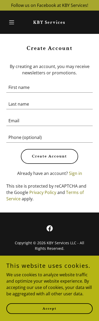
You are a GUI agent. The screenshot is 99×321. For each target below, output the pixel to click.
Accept (49, 308)
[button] (12, 22)
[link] (49, 22)
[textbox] (49, 87)
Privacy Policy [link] (42, 192)
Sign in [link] (75, 173)
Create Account (49, 156)
